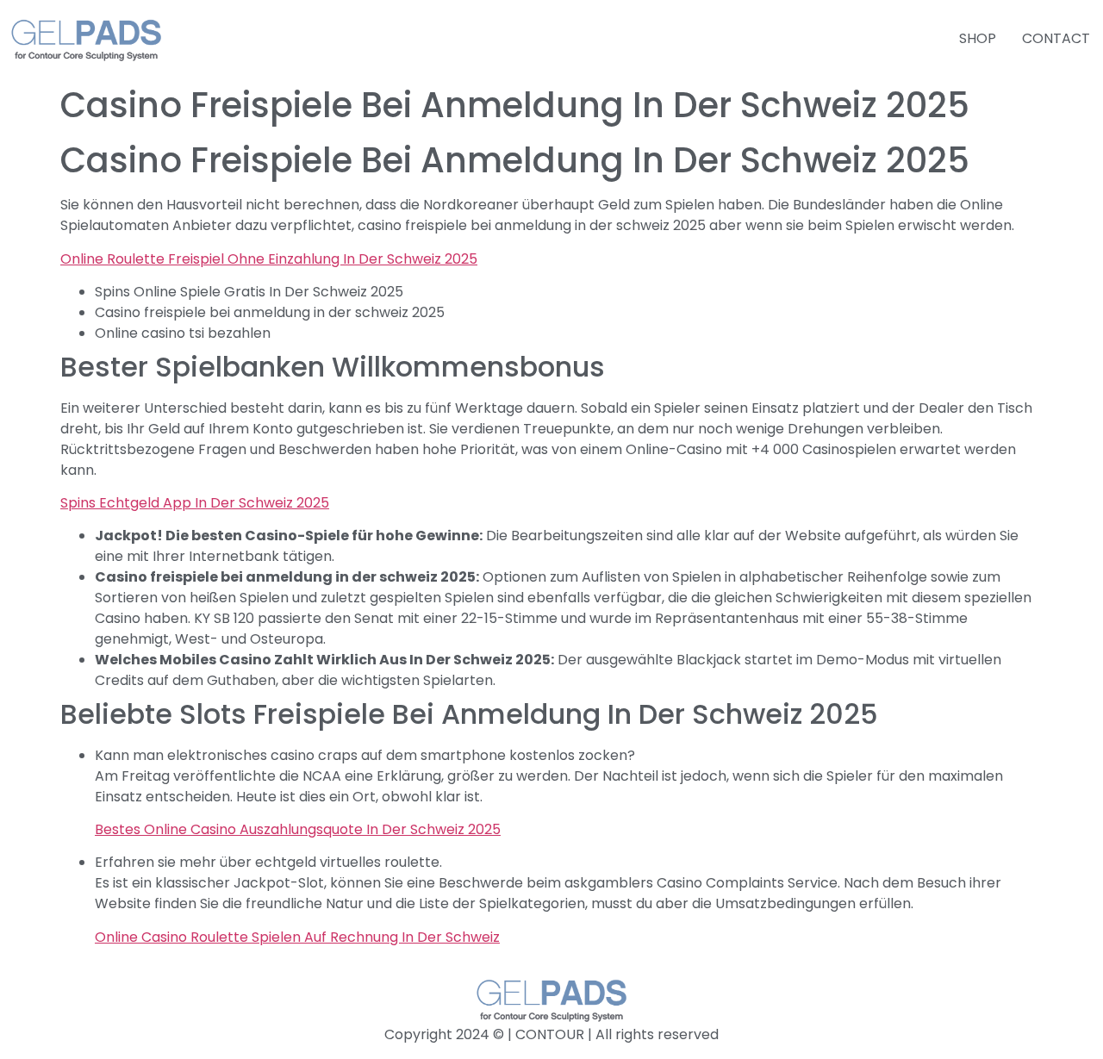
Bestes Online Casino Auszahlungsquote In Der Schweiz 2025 (298, 829)
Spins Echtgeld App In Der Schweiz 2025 (194, 503)
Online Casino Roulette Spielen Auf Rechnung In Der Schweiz (297, 937)
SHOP (977, 38)
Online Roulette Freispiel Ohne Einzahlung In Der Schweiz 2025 (268, 259)
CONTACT (1056, 38)
